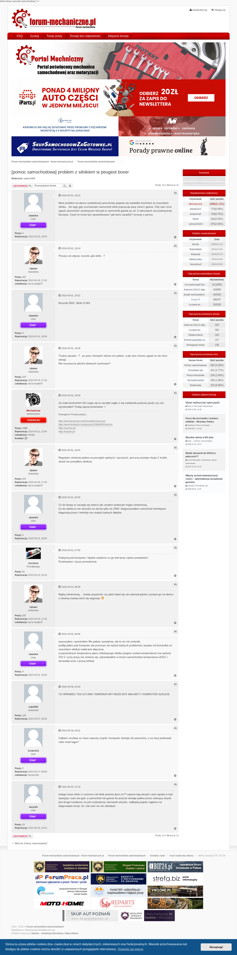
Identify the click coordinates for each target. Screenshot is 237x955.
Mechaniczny (33, 410)
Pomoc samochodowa (195, 365)
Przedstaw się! (195, 370)
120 (24, 715)
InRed (196, 219)
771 (213, 209)
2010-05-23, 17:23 (70, 787)
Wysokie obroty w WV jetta (199, 437)
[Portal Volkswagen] (175, 891)
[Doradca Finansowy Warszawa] (147, 915)
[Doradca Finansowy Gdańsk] (62, 867)
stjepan (33, 268)
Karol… (190, 441)
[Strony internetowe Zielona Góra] (62, 891)
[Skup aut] (64, 146)
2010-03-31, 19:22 (70, 295)
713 (213, 214)
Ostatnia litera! (195, 335)
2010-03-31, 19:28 (70, 348)
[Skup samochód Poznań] (62, 903)
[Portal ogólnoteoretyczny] (175, 879)
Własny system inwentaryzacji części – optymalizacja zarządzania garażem (204, 479)
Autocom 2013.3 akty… (195, 289)
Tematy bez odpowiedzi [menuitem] (85, 36)
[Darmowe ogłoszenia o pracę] (62, 879)
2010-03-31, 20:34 (70, 497)
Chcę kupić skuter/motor (203, 406)
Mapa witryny (71, 933)
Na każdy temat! (196, 380)
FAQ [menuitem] (20, 36)
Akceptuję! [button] (216, 947)
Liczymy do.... (195, 304)
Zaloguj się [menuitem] (220, 10)
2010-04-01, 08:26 (70, 587)
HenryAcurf (195, 264)
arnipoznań (195, 214)
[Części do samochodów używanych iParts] (118, 97)
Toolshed (190, 425)
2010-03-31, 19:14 (70, 248)
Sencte (195, 244)
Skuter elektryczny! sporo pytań (202, 402)
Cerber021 (33, 750)
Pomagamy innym (195, 345)
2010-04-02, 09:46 (70, 634)
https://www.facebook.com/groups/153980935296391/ (86, 424)
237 (24, 277)
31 (23, 571)
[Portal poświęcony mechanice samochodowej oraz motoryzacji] (118, 60)
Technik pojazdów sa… (195, 340)
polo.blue (190, 486)
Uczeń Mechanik (193, 460)
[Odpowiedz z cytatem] (175, 193)
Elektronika (195, 385)
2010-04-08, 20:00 (70, 686)
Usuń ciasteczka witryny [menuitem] (181, 855)
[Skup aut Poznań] (172, 126)
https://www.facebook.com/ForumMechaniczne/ (82, 421)
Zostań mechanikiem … (195, 294)
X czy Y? (195, 299)
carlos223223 (196, 224)
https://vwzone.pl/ (67, 428)
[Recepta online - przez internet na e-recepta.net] (64, 126)
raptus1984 (29, 178)
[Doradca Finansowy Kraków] (118, 867)
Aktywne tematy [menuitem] (118, 36)
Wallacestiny (195, 259)
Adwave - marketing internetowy (47, 933)
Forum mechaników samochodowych (45, 926)
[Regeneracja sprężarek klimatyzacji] (118, 903)
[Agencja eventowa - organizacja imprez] (175, 903)
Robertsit (195, 254)
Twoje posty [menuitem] (54, 36)
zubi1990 (33, 707)
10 (23, 824)
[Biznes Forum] (175, 867)
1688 (24, 428)
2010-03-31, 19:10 (70, 195)
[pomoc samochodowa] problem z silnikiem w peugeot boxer (70, 171)
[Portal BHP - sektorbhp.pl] (118, 891)
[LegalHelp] (172, 146)
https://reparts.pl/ (67, 431)
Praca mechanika (195, 375)
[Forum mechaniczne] (54, 19)
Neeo (189, 406)
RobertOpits (196, 249)
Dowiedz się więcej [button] (130, 949)
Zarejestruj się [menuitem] (200, 10)
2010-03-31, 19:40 (70, 450)
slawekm (33, 215)
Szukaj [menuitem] (34, 36)
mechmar (33, 563)
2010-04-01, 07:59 (70, 550)
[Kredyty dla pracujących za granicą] (118, 879)
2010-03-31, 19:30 (70, 395)
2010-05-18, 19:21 (70, 730)
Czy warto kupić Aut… (195, 284)
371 (213, 224)
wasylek (33, 807)
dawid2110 (195, 209)
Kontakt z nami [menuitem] (157, 855)
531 (213, 219)
